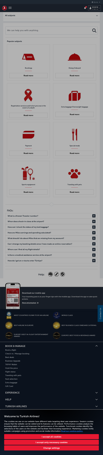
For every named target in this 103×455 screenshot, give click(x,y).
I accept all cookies (51, 436)
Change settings (51, 448)
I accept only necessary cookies (51, 442)
